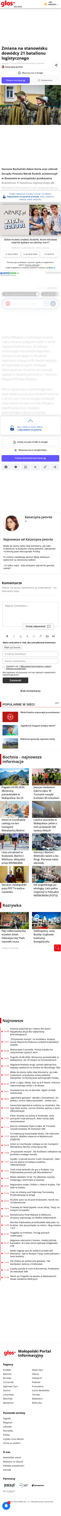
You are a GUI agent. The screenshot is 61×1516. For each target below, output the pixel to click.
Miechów (7, 1399)
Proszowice (38, 1387)
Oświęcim (37, 1378)
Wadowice (37, 1399)
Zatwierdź (15, 681)
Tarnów (36, 1395)
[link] (50, 268)
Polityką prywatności (16, 669)
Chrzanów (8, 1382)
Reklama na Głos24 (13, 1462)
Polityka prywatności (13, 1466)
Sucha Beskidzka (40, 1391)
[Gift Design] (9, 1492)
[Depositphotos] (38, 1486)
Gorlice (6, 1391)
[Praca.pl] (9, 1486)
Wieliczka (37, 1403)
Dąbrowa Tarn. (11, 1387)
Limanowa (8, 1395)
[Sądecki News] (23, 1486)
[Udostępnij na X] (35, 467)
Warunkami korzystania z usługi (35, 667)
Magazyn (7, 1423)
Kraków (7, 1370)
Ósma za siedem (11, 1443)
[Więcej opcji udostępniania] (54, 467)
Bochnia (7, 1374)
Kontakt (7, 1470)
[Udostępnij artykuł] (56, 65)
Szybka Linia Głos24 (13, 1439)
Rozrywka (11, 905)
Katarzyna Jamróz (14, 66)
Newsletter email (12, 1458)
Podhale (36, 1382)
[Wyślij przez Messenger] (15, 467)
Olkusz (35, 1374)
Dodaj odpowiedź (35, 627)
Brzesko (7, 1378)
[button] (32, 265)
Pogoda (7, 1419)
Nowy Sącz (37, 1370)
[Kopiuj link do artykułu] (45, 467)
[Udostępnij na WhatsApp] (25, 467)
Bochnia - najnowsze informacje (22, 760)
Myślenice (8, 1403)
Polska (6, 1435)
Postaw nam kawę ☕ (15, 80)
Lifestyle (7, 1427)
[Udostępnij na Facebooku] (6, 467)
